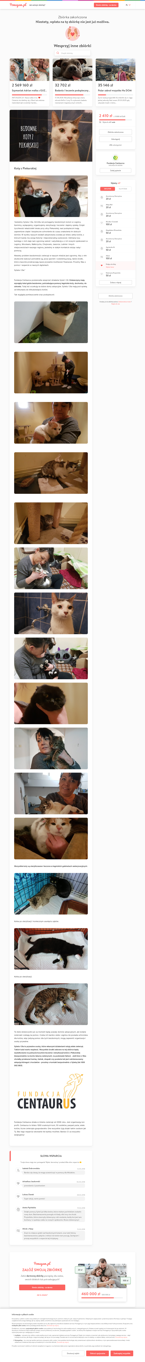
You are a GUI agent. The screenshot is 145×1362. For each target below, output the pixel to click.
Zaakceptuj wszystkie (122, 1353)
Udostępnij (115, 139)
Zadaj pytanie (115, 170)
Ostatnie (107, 189)
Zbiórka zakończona (115, 132)
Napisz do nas (115, 304)
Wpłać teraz (110, 267)
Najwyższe (123, 189)
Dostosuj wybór (73, 1353)
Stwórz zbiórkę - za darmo (106, 5)
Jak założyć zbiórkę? (37, 5)
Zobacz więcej (115, 282)
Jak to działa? (42, 1295)
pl (127, 5)
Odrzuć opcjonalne (97, 1353)
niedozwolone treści (124, 302)
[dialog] (72, 1335)
